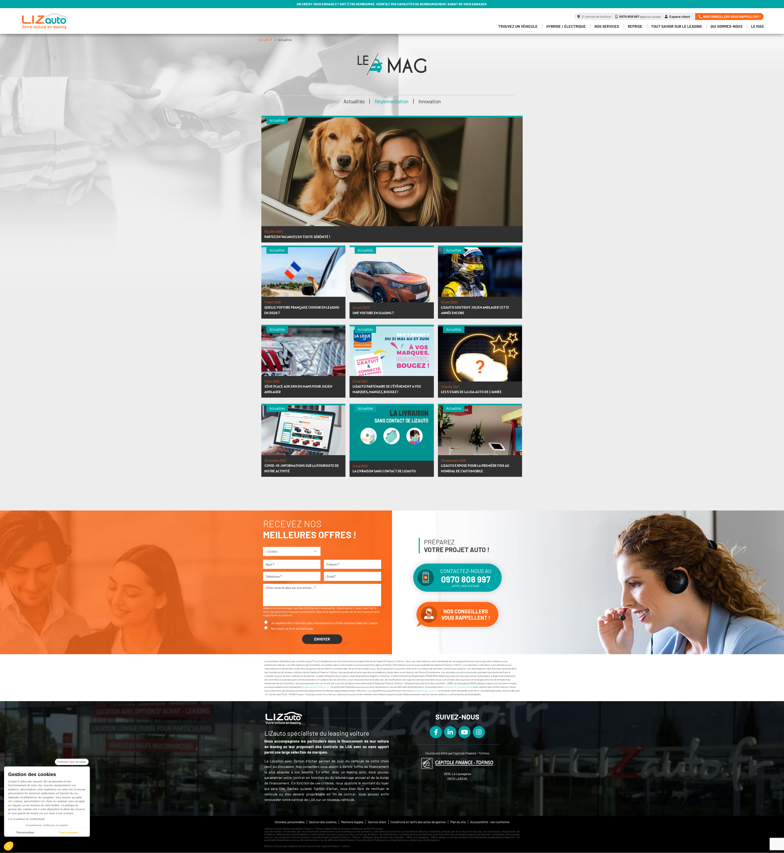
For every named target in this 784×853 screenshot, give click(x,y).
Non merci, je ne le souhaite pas (292, 628)
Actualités (353, 101)
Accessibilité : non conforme (489, 822)
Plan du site (458, 822)
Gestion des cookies (323, 822)
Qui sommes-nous (726, 26)
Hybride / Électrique (566, 26)
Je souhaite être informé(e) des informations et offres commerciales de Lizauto (324, 623)
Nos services (607, 26)
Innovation (430, 101)
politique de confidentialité (458, 686)
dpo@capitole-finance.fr (315, 686)
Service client (377, 822)
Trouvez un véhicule (518, 26)
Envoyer (322, 639)
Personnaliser (25, 832)
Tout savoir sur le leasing (676, 26)
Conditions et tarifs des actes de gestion (418, 822)
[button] (8, 846)
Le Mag (757, 26)
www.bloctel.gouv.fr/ (425, 690)
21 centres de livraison (596, 16)
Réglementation (391, 101)
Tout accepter (68, 832)
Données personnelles (290, 822)
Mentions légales (352, 822)
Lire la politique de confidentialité (26, 819)
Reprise (635, 26)
